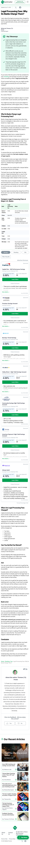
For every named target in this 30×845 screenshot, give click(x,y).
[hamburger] (27, 2)
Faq (11, 661)
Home (2, 661)
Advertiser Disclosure (22, 260)
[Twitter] (24, 669)
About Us (3, 833)
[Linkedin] (26, 669)
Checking (7, 661)
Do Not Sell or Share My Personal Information (22, 833)
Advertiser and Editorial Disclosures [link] (20, 2)
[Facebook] (25, 841)
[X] (22, 841)
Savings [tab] (6, 252)
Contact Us (10, 833)
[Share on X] (16, 7)
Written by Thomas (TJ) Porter (7, 29)
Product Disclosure (15, 283)
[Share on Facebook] (20, 7)
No (21, 723)
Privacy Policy (12, 838)
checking (6, 76)
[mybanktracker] (6, 2)
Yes (10, 723)
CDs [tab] (25, 252)
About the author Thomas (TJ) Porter (16, 678)
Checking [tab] (16, 252)
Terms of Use (4, 838)
